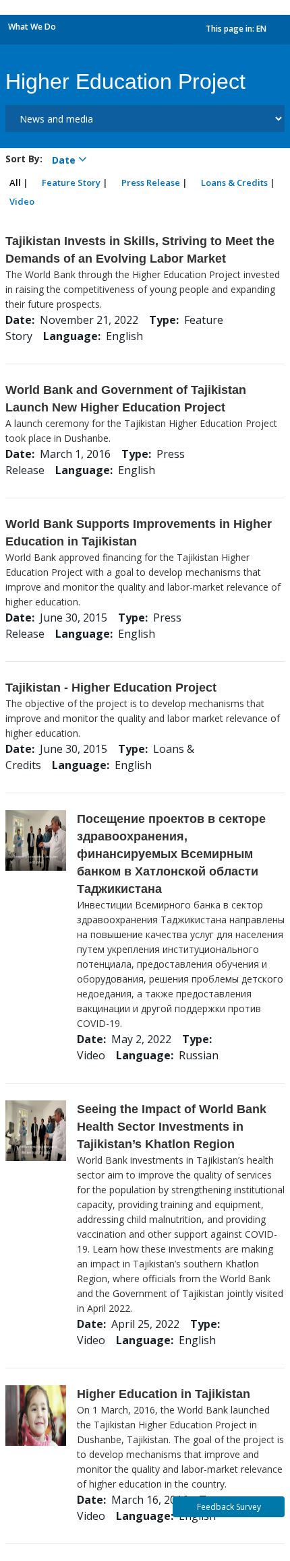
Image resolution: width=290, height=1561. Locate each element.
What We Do (32, 26)
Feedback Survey (229, 1507)
